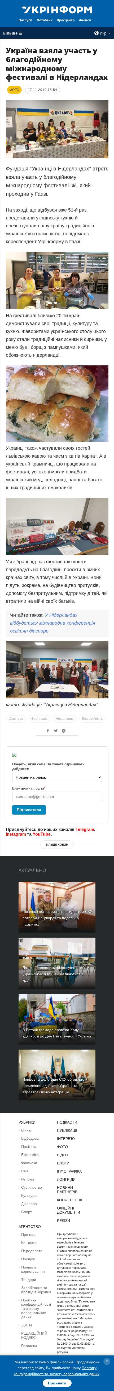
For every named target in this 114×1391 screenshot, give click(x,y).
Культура (29, 1195)
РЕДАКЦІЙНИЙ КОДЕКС (34, 1335)
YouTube (42, 834)
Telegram (85, 829)
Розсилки (29, 1346)
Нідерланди (65, 719)
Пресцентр (66, 20)
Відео (62, 1155)
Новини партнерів (67, 1190)
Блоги (63, 1163)
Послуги (25, 20)
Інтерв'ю (66, 1139)
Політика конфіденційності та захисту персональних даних (36, 1308)
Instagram (16, 834)
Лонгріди (66, 1179)
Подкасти (67, 1122)
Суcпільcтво (31, 1187)
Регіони (27, 1179)
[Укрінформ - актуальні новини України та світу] (57, 9)
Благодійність (92, 719)
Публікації (67, 1130)
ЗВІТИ (26, 1325)
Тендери (28, 1279)
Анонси (85, 20)
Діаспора (16, 719)
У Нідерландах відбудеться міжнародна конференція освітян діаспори (52, 623)
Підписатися (29, 809)
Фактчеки (29, 1163)
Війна (26, 1130)
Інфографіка (69, 1171)
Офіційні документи (68, 1210)
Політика (28, 1146)
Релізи (63, 1220)
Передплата (31, 1251)
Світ (24, 1171)
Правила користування (33, 1269)
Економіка (30, 1155)
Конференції (69, 1200)
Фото (62, 1147)
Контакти (29, 1243)
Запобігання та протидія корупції (36, 1290)
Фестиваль (39, 719)
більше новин (57, 844)
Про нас (28, 1234)
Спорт (26, 1212)
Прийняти (57, 1383)
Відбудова (30, 1138)
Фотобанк (44, 20)
